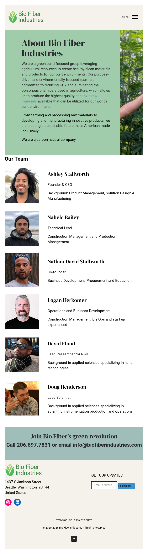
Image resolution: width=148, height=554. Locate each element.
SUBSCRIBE (126, 486)
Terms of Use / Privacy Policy (74, 520)
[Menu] (135, 17)
